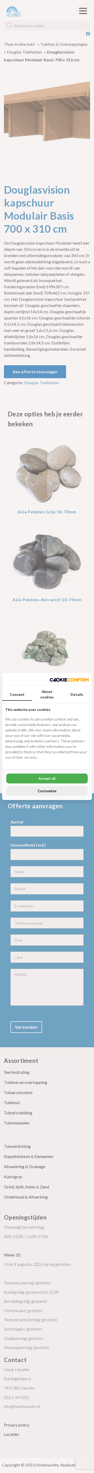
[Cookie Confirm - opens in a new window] (69, 679)
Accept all (47, 778)
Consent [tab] (17, 694)
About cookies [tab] (47, 694)
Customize (47, 791)
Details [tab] (76, 694)
